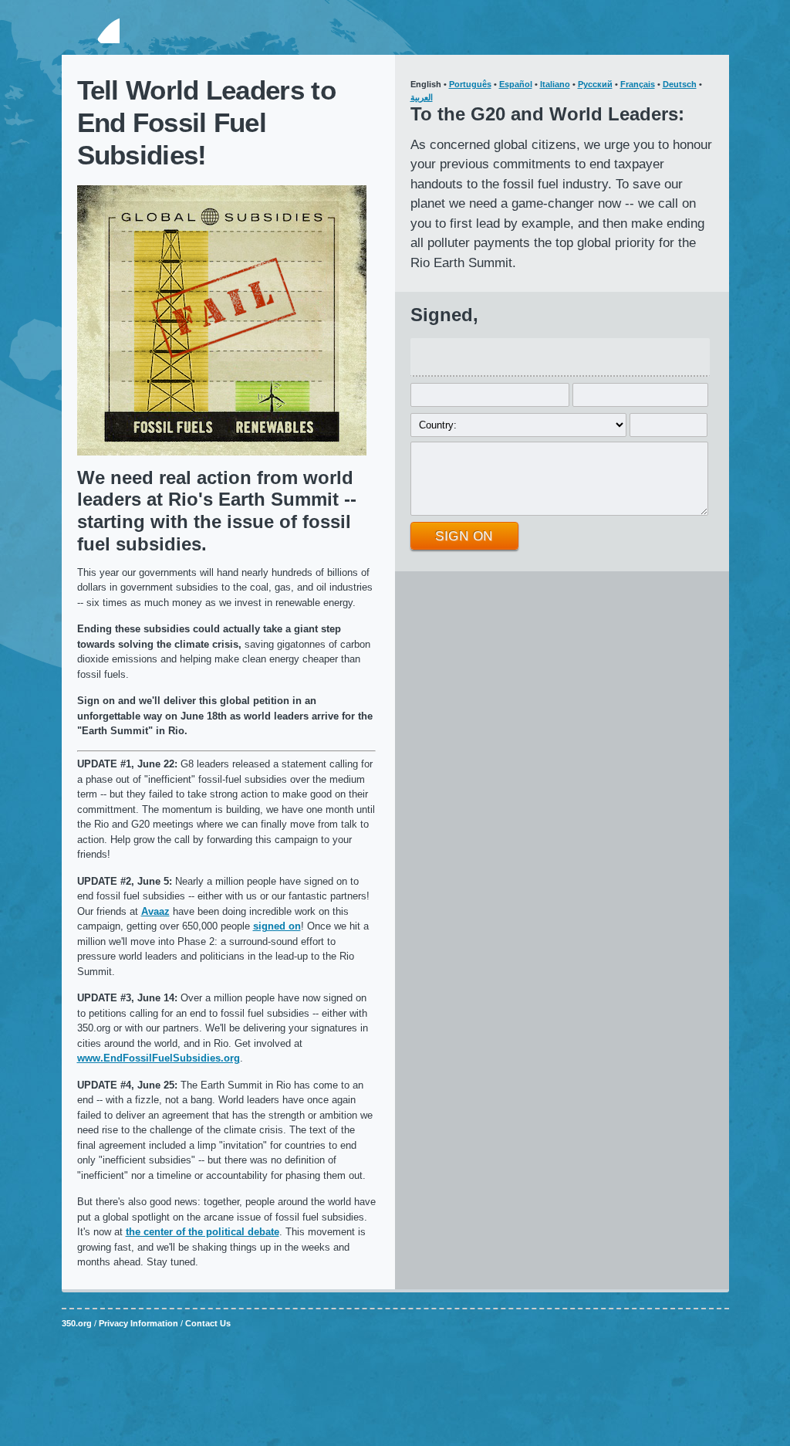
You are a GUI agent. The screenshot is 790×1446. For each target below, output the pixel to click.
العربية (421, 97)
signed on (277, 926)
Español (515, 84)
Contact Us (208, 1323)
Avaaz (155, 911)
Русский (595, 84)
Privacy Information (138, 1323)
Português (470, 84)
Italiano (555, 84)
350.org (91, 29)
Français (637, 84)
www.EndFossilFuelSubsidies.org (158, 1058)
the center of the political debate (202, 1232)
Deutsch (680, 84)
